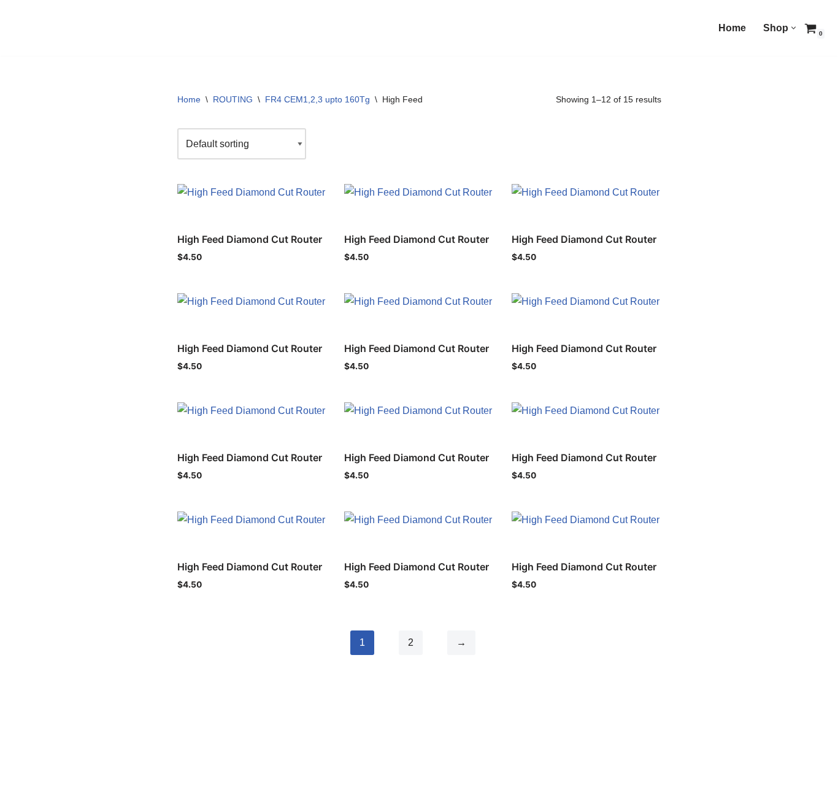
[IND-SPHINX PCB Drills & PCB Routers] (101, 31)
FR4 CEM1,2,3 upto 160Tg (317, 99)
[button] (793, 28)
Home (732, 28)
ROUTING (233, 99)
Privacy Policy (103, 778)
